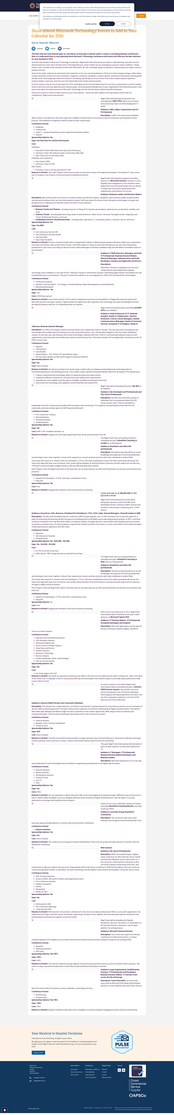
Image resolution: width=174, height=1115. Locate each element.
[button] (38, 48)
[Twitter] (123, 1070)
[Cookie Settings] (4, 1110)
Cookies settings (91, 24)
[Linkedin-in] (119, 1070)
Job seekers (34, 16)
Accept (107, 24)
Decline (123, 24)
